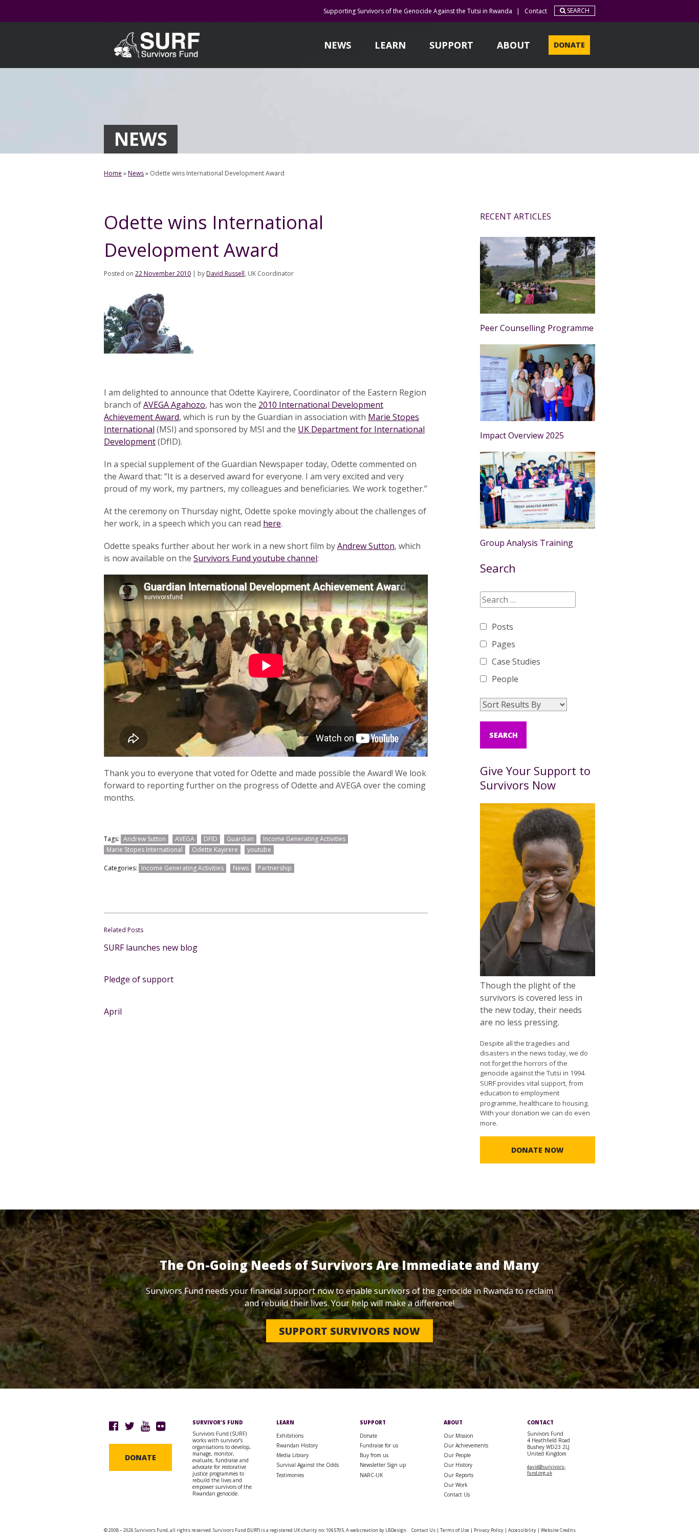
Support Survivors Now (349, 1330)
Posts (502, 626)
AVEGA (184, 838)
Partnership (275, 868)
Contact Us (457, 1494)
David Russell (225, 273)
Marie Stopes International (144, 849)
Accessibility (522, 1530)
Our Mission (458, 1435)
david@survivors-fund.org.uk (546, 1469)
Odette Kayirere (215, 849)
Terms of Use (454, 1530)
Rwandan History (297, 1445)
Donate (569, 45)
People (505, 679)
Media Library (292, 1455)
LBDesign (395, 1530)
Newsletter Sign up (383, 1464)
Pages (503, 644)
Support (451, 45)
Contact (536, 11)
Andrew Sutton (366, 546)
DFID (210, 838)
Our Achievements (466, 1445)
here (272, 523)
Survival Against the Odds (307, 1464)
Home (113, 173)
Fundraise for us (379, 1445)
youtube (259, 849)
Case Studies (516, 661)
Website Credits (558, 1530)
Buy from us (374, 1455)
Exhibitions (289, 1435)
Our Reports (458, 1475)
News (337, 45)
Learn (390, 45)
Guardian (240, 838)
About (513, 45)
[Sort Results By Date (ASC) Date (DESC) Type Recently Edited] (523, 704)
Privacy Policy (489, 1530)
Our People (457, 1455)
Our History (458, 1464)
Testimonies (290, 1475)
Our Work (456, 1484)
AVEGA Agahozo (174, 404)
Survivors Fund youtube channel (255, 558)
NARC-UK (371, 1475)
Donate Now (537, 1150)
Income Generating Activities (304, 838)
